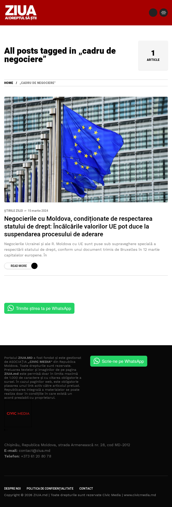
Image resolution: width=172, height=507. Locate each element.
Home (8, 83)
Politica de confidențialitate (50, 488)
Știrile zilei (13, 211)
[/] (153, 12)
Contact (86, 488)
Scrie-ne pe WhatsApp (123, 361)
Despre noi (12, 488)
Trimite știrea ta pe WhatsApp (43, 308)
